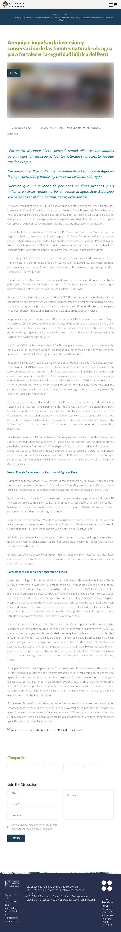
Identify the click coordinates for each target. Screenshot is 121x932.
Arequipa (46, 127)
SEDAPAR (12, 134)
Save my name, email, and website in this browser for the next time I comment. (34, 826)
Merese (95, 127)
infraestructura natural (72, 127)
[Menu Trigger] (111, 5)
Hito (14, 72)
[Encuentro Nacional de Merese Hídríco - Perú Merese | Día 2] (44, 729)
